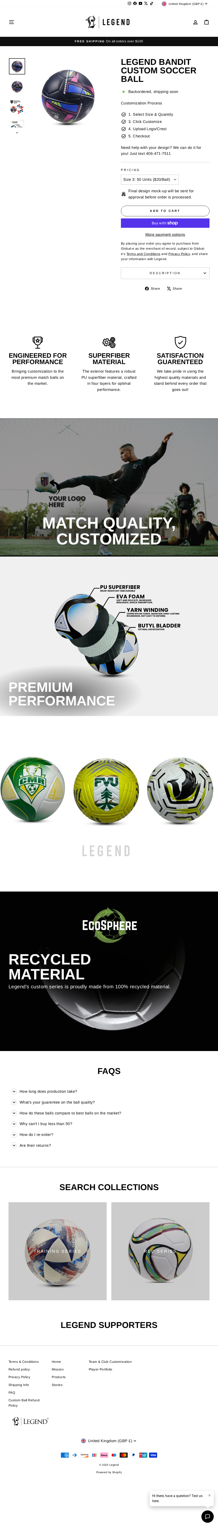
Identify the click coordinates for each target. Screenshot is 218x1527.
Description (165, 273)
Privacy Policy (19, 1377)
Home (56, 1361)
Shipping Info (19, 1385)
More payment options (165, 234)
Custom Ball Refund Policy (24, 1402)
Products (59, 1377)
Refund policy (19, 1369)
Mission (58, 1369)
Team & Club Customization (110, 1361)
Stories (57, 1385)
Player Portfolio (100, 1369)
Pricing (130, 170)
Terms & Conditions (24, 1361)
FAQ (12, 1392)
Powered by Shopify (109, 1472)
